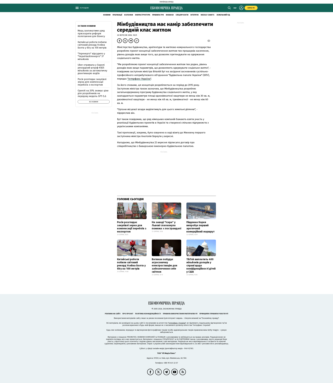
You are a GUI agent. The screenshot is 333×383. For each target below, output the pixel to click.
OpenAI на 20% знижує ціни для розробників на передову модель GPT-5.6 (93, 93)
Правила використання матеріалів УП (180, 314)
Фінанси (170, 15)
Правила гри (158, 15)
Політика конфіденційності (148, 314)
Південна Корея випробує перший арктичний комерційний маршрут (200, 227)
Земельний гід (223, 15)
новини (106, 15)
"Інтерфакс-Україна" (139, 78)
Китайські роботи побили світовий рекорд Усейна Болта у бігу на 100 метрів (131, 264)
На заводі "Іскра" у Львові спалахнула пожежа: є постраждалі (166, 225)
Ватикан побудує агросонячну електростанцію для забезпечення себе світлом (164, 265)
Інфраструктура (142, 15)
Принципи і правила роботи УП (213, 314)
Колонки (128, 15)
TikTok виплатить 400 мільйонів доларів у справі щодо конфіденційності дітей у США (201, 265)
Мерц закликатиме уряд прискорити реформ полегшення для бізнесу (91, 33)
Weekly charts (207, 15)
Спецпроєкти (182, 15)
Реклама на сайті (112, 314)
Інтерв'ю (194, 15)
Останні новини (87, 26)
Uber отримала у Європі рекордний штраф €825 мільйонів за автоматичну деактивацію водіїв (92, 69)
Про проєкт (127, 314)
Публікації (117, 15)
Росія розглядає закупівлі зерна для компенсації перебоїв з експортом (131, 227)
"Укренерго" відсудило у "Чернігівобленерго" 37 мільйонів (91, 56)
